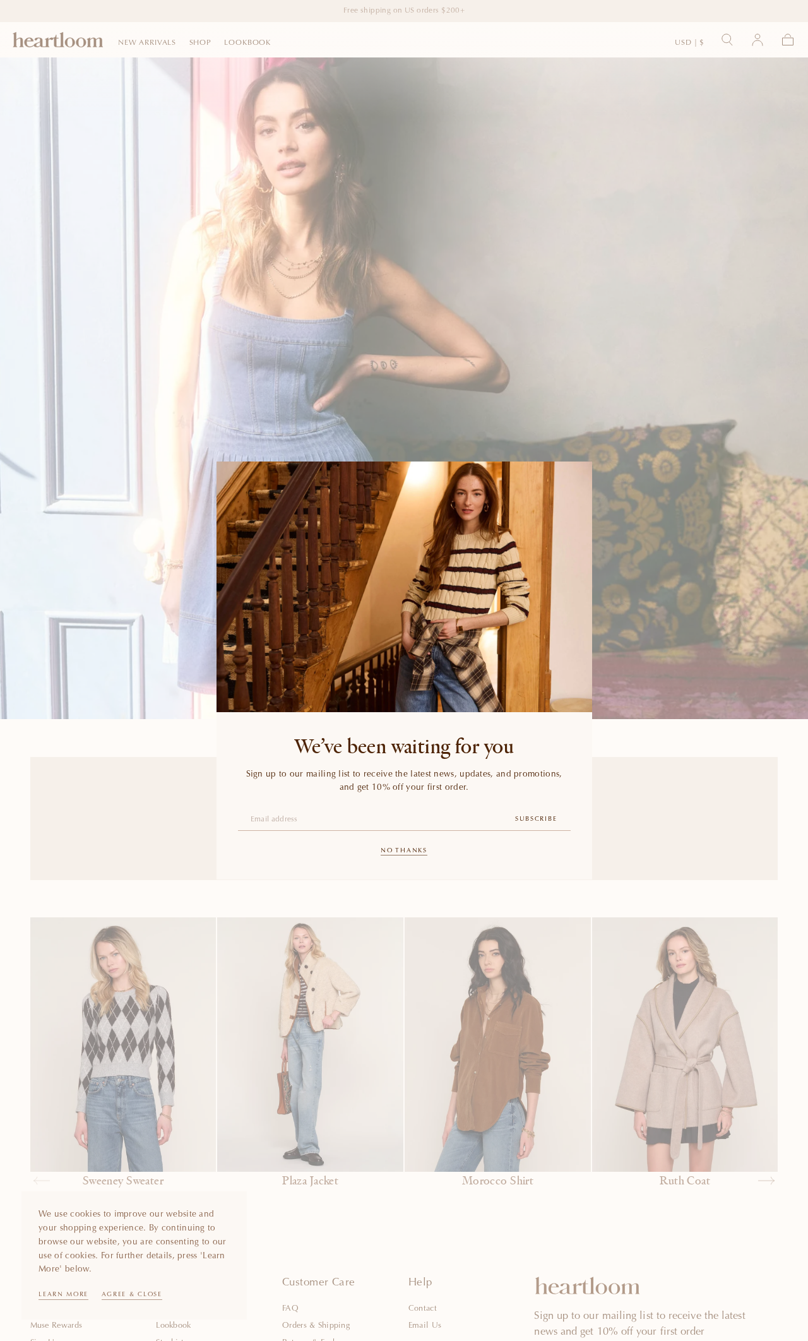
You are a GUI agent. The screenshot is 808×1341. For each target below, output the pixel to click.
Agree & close (132, 1295)
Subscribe (536, 819)
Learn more (63, 1295)
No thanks (404, 851)
